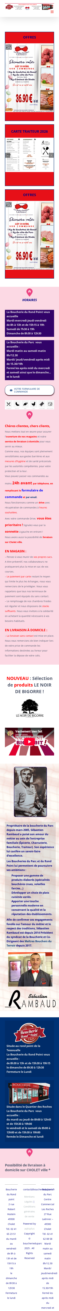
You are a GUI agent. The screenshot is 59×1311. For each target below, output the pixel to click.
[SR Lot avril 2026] (29, 45)
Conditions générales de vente (29, 1211)
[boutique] (29, 401)
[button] (7, 155)
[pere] (30, 768)
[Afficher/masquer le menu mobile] (52, 12)
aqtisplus (29, 1228)
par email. (31, 497)
